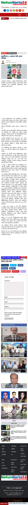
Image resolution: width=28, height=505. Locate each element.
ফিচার (3, 460)
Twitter (14, 265)
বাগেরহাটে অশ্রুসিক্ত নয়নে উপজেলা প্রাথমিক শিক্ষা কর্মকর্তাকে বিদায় (14, 370)
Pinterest (16, 271)
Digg (21, 265)
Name (6, 297)
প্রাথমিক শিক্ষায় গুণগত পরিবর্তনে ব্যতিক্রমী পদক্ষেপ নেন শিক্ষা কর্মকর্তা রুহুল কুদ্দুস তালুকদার (13, 338)
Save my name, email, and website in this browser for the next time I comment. (13, 314)
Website (6, 306)
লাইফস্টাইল (23, 456)
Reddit (13, 268)
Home (4, 53)
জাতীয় (3, 446)
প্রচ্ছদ (3, 449)
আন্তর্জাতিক (13, 446)
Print (23, 271)
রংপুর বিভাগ (23, 464)
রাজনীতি (4, 454)
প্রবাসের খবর (23, 446)
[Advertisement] (14, 32)
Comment (7, 281)
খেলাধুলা (22, 453)
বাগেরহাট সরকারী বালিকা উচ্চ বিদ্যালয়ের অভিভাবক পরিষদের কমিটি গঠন (13, 401)
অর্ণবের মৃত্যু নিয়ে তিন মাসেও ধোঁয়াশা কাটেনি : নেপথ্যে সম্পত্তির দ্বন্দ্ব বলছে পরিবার (19, 432)
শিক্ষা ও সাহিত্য (13, 53)
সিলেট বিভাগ (23, 472)
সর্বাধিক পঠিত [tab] (14, 423)
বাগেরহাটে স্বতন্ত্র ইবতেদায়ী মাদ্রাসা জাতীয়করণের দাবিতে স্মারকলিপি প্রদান (12, 355)
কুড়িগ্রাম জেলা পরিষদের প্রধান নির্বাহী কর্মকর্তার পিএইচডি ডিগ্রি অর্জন (12, 385)
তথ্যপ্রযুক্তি (13, 452)
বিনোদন (4, 452)
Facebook (5, 265)
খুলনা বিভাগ (14, 460)
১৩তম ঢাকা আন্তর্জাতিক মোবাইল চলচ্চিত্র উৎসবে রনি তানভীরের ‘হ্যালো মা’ (18, 427)
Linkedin (5, 268)
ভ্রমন (3, 463)
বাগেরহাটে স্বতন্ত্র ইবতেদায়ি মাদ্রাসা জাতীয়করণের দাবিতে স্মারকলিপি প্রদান (12, 416)
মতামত (3, 465)
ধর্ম (12, 454)
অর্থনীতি (13, 449)
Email (6, 302)
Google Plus (6, 271)
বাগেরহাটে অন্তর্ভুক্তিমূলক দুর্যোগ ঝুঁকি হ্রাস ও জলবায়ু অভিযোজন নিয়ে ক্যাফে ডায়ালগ (19, 438)
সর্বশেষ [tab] (14, 421)
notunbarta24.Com (17, 501)
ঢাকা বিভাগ (14, 467)
